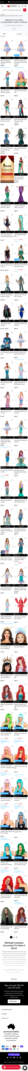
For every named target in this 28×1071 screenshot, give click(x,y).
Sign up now (13, 1001)
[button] (2, 6)
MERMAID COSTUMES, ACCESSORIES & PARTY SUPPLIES (11, 15)
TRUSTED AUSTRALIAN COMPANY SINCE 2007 (12, 2)
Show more (14, 979)
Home (3, 14)
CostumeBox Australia (11, 1062)
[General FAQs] (22, 6)
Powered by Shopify (20, 1062)
